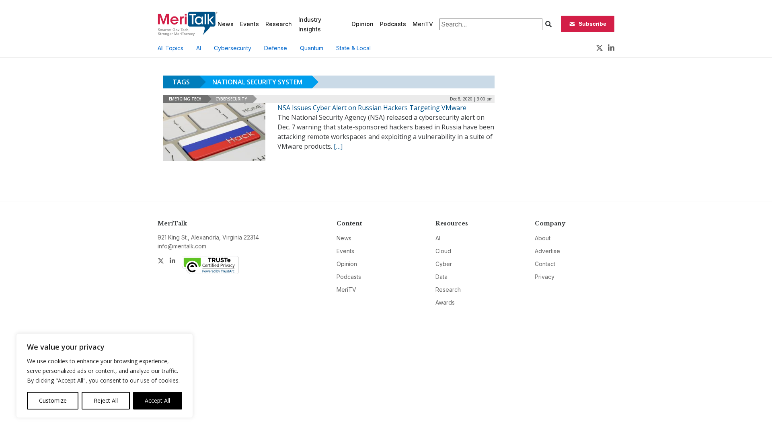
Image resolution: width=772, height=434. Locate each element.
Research (278, 23)
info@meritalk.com (182, 246)
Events (249, 23)
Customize (53, 400)
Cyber (443, 263)
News (226, 23)
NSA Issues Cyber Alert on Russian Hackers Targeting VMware (371, 107)
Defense (275, 48)
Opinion (362, 23)
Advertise (547, 251)
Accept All (157, 400)
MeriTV (423, 23)
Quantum (311, 48)
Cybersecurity (232, 48)
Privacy (544, 276)
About (542, 238)
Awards (445, 302)
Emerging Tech (185, 99)
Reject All (106, 400)
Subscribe (592, 23)
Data (441, 276)
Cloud (443, 251)
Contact (545, 263)
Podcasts (393, 23)
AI (198, 48)
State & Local (353, 48)
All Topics (170, 48)
